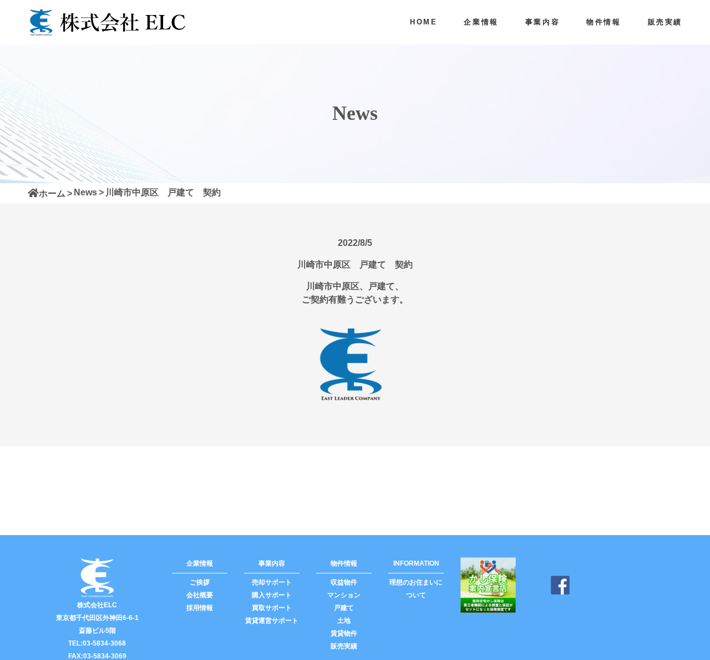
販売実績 (665, 22)
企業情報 (481, 22)
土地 (344, 620)
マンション (344, 595)
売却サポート (272, 582)
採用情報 (199, 608)
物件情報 (603, 22)
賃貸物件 (344, 633)
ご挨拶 (200, 582)
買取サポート (272, 608)
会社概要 (199, 595)
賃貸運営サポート (271, 620)
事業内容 (542, 22)
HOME (423, 22)
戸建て (344, 608)
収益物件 (344, 582)
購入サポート (272, 595)
